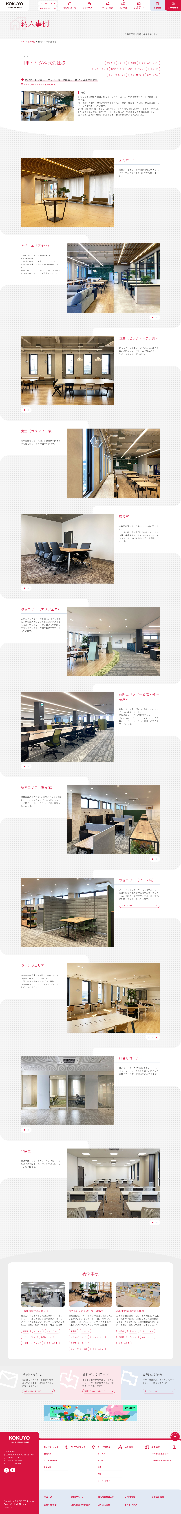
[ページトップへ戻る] (175, 1437)
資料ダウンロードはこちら (94, 1391)
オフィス (37, 1331)
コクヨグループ (46, 3)
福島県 (73, 1331)
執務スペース (46, 1337)
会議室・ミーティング (32, 1343)
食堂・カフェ (98, 1349)
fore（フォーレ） (128, 905)
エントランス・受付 (79, 1349)
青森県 (25, 1331)
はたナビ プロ (52, 1331)
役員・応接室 (52, 1343)
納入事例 (31, 41)
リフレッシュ (98, 1337)
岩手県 (121, 1331)
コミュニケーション (79, 1337)
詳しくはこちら (151, 1391)
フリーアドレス (29, 1337)
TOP (23, 41)
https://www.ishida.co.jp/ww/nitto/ (40, 84)
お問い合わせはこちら (32, 1391)
